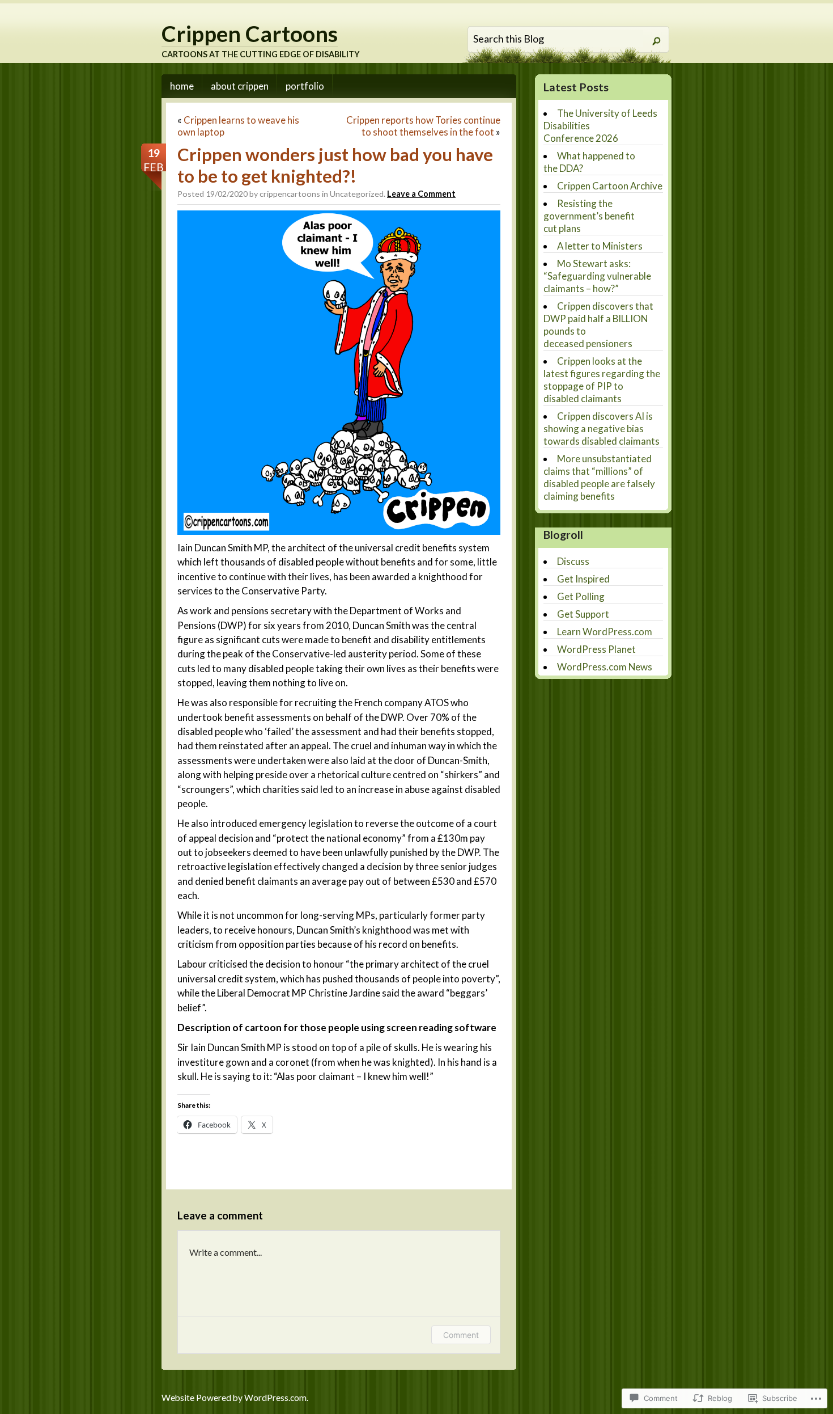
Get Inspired (583, 579)
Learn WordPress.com (604, 632)
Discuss (573, 561)
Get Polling (581, 596)
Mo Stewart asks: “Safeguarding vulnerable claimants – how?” (597, 276)
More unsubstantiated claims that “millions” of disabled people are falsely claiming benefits (599, 477)
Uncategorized (357, 194)
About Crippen (240, 86)
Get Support (583, 614)
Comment (461, 1335)
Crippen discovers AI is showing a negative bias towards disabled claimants (601, 428)
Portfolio (305, 86)
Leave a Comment (421, 194)
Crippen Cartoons (250, 33)
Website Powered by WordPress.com (234, 1397)
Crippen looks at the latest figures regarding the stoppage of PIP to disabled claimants (601, 379)
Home (182, 86)
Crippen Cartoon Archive (609, 186)
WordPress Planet (596, 649)
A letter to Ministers (600, 246)
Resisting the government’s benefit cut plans (589, 215)
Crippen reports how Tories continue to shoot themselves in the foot (423, 126)
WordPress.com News (604, 667)
